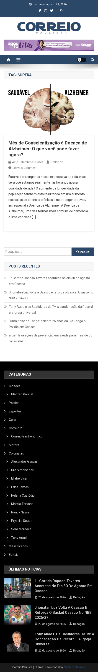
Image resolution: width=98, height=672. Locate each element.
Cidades (15, 386)
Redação (56, 162)
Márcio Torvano (22, 504)
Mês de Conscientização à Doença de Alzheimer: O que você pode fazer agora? (47, 148)
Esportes (15, 411)
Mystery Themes (74, 667)
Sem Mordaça (21, 529)
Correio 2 (15, 428)
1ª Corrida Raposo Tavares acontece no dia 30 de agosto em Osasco (49, 281)
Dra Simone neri (22, 470)
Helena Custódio (23, 495)
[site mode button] (81, 60)
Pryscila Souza (21, 521)
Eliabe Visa (19, 478)
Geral (12, 420)
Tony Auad (19, 538)
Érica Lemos (20, 487)
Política (14, 403)
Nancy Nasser (21, 512)
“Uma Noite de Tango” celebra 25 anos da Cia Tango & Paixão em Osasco (47, 324)
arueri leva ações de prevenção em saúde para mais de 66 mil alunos (50, 338)
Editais (13, 554)
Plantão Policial (22, 394)
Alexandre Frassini (24, 461)
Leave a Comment (24, 167)
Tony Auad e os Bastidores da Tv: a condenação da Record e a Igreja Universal (51, 309)
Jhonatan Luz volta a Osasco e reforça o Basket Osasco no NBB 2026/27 (51, 295)
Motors (14, 445)
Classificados (18, 546)
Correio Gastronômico (27, 436)
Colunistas (16, 453)
